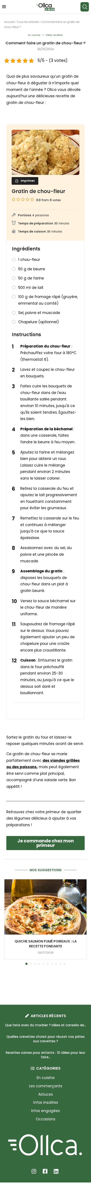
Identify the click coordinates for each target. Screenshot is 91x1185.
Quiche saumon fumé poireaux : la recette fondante (46, 944)
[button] (7, 921)
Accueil (9, 22)
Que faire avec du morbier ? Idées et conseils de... (45, 1025)
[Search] (84, 7)
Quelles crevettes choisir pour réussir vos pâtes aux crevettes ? (45, 1038)
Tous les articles (28, 22)
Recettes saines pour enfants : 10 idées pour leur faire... (45, 1054)
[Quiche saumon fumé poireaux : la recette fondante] (45, 907)
